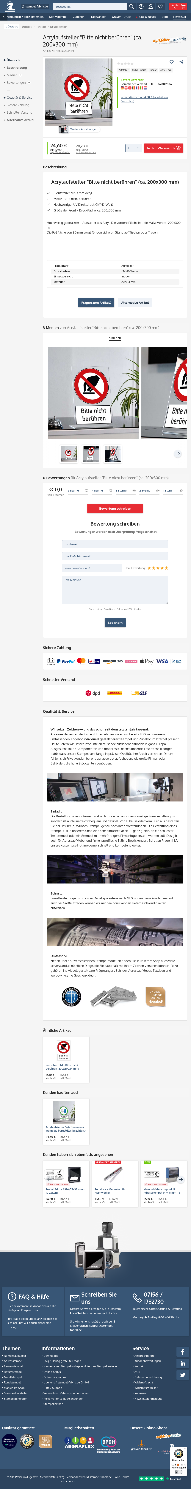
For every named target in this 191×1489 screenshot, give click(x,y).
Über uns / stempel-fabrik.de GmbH (66, 1382)
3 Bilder (115, 338)
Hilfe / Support (52, 1388)
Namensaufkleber (15, 1355)
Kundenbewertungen (147, 1361)
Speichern (115, 623)
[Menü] (185, 1449)
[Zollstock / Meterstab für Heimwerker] (113, 1174)
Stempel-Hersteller (15, 1393)
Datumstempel (13, 1372)
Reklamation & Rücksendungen (63, 1398)
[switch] (178, 1472)
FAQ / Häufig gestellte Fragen (62, 1361)
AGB (137, 1372)
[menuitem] (94, 6)
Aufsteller (123, 70)
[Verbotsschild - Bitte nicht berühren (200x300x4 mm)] (64, 1050)
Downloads (50, 1355)
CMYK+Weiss (139, 70)
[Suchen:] (90, 6)
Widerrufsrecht (143, 1382)
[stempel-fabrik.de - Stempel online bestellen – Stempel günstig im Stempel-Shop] (10, 6)
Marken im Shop (14, 1388)
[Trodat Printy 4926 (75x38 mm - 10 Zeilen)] (64, 1174)
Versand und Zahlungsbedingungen (66, 1393)
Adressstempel (13, 1361)
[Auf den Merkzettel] (172, 61)
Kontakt (139, 1366)
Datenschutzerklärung (148, 1377)
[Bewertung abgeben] (125, 64)
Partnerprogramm (54, 1377)
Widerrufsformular (145, 1388)
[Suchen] (131, 6)
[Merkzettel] (160, 6)
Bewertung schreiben (115, 508)
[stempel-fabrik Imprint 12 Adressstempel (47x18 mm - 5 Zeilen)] (162, 1174)
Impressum (141, 1393)
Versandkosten (76, 1477)
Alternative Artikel (135, 303)
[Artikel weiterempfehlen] (181, 61)
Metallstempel (13, 1377)
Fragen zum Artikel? (96, 303)
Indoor (153, 70)
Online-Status (52, 1372)
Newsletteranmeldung (148, 1398)
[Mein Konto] (150, 6)
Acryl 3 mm (165, 70)
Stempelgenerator (15, 1398)
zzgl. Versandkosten (60, 152)
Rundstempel (12, 1382)
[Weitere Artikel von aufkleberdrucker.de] (169, 40)
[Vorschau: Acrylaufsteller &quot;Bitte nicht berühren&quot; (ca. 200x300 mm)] (68, 454)
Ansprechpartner (144, 1355)
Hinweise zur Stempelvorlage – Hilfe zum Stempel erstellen (80, 1366)
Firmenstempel (13, 1366)
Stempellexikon (53, 1404)
